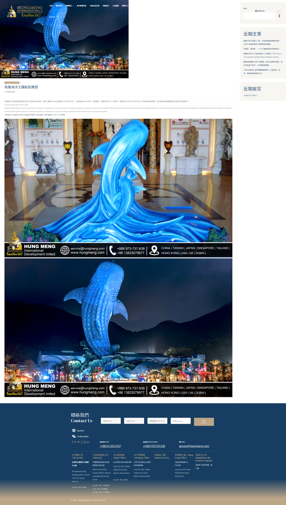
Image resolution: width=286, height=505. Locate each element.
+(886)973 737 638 (154, 446)
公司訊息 (16, 83)
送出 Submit (204, 422)
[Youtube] (84, 442)
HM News (8, 83)
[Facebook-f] (256, 11)
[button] (279, 12)
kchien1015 (11, 91)
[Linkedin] (88, 442)
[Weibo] (259, 11)
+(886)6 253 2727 (110, 446)
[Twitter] (78, 442)
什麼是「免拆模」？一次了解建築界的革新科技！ (262, 48)
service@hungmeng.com (194, 446)
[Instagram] (263, 11)
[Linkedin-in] (261, 11)
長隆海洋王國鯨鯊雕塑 (21, 87)
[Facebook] (72, 442)
